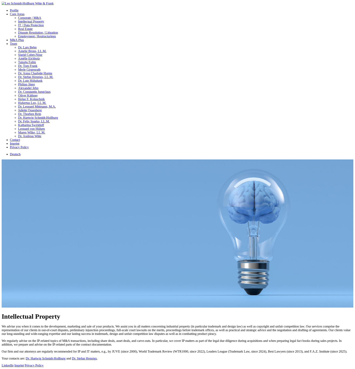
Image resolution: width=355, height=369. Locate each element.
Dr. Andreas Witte (29, 136)
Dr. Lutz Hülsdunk (30, 80)
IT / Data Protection (31, 25)
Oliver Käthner (28, 95)
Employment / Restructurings (37, 36)
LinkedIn (8, 365)
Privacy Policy (19, 147)
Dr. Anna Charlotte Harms (35, 73)
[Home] (28, 3)
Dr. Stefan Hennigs (84, 358)
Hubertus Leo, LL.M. (32, 103)
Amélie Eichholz (29, 58)
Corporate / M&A (29, 18)
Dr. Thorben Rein (29, 114)
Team (13, 43)
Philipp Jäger (26, 84)
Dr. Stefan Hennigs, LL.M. (35, 77)
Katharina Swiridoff (31, 125)
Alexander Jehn (28, 88)
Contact (15, 140)
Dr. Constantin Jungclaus (34, 91)
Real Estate (25, 29)
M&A (17, 40)
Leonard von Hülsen (31, 128)
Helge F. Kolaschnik (31, 99)
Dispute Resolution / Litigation (38, 32)
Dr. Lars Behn (27, 47)
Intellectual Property (31, 21)
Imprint (14, 143)
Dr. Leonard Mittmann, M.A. (37, 106)
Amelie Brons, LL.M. (32, 51)
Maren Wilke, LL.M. (31, 132)
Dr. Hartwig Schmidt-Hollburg (38, 117)
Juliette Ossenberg (30, 110)
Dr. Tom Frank (27, 66)
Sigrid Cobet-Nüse (30, 55)
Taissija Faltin (27, 62)
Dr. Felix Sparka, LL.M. (34, 121)
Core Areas (17, 14)
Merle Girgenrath (29, 69)
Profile (14, 10)
